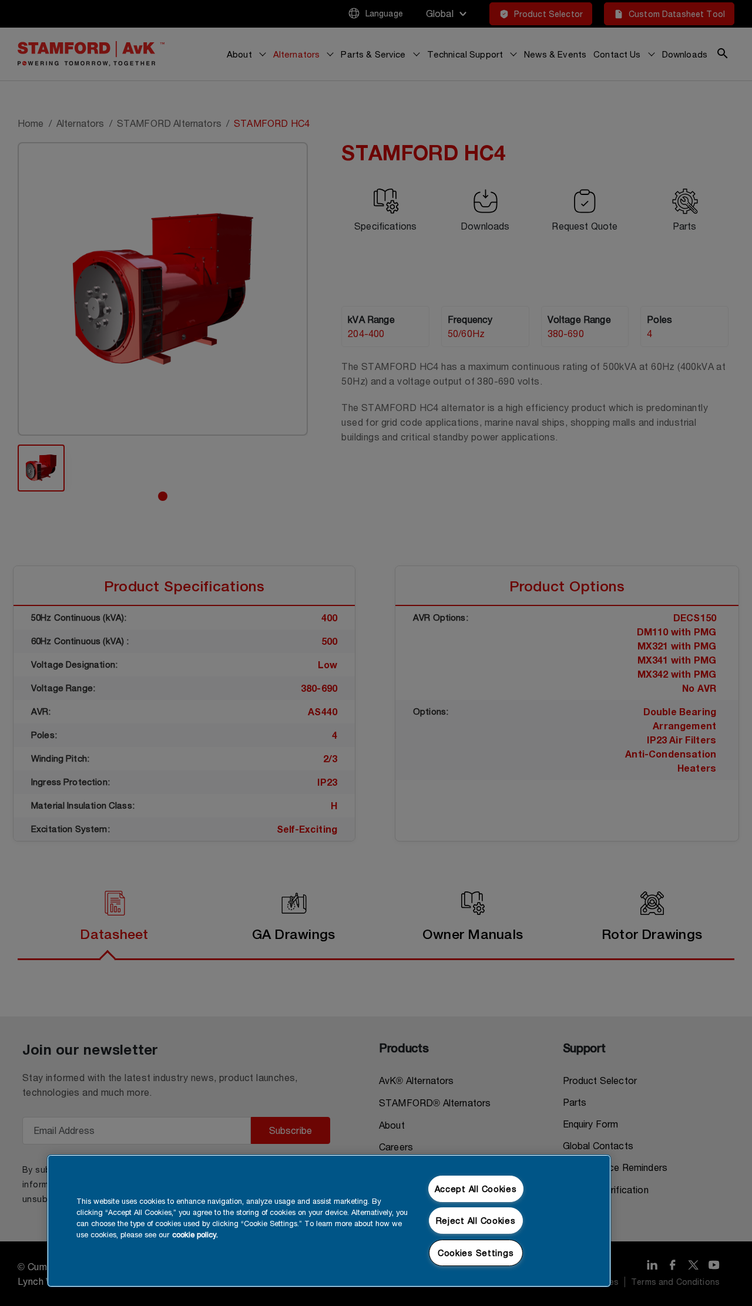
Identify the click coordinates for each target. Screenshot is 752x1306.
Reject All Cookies (476, 1221)
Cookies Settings (476, 1253)
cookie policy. (195, 1234)
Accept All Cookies (476, 1189)
